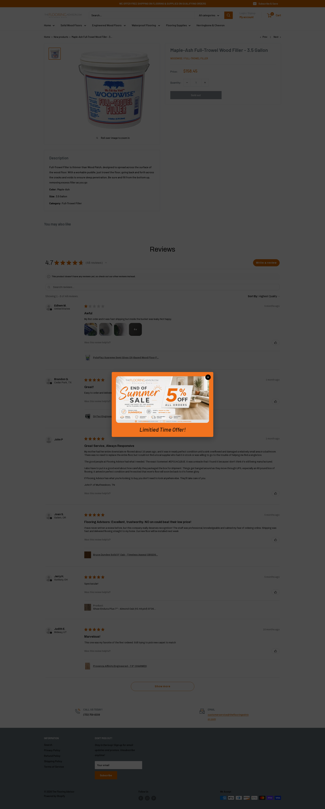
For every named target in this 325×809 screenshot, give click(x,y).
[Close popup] (208, 377)
